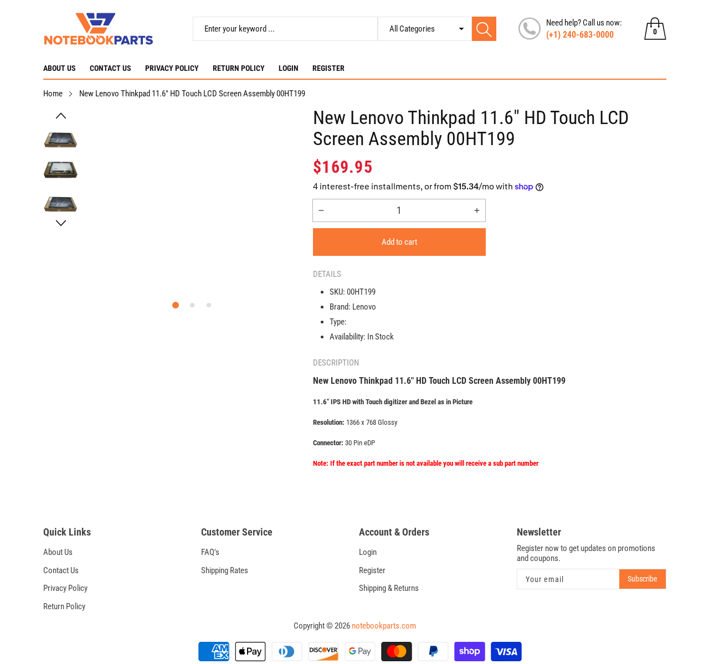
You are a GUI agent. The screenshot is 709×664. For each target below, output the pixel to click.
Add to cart (399, 242)
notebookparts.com (384, 626)
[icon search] (484, 29)
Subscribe (642, 578)
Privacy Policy (172, 68)
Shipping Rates (224, 570)
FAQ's (210, 552)
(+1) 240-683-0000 (580, 34)
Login (289, 68)
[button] (61, 115)
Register (328, 68)
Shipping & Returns (389, 588)
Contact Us (110, 68)
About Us (59, 68)
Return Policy (239, 68)
